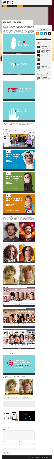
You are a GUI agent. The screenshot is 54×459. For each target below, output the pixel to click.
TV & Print (10, 6)
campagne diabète (10, 397)
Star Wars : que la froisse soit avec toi (11, 404)
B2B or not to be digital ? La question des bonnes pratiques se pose (45, 59)
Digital (5, 6)
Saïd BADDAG (43, 44)
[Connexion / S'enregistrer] (51, 6)
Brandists (25, 6)
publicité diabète (6, 399)
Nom (4, 441)
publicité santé (30, 399)
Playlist (44, 6)
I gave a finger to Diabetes (18, 397)
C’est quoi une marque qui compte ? (45, 69)
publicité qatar (24, 399)
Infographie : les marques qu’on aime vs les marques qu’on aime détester (26, 405)
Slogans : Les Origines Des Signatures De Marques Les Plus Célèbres (45, 42)
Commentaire (5, 429)
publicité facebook (18, 399)
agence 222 (5, 397)
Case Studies (20, 6)
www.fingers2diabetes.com (26, 352)
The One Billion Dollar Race (44, 66)
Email (20, 441)
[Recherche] (49, 6)
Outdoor (14, 6)
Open (35, 6)
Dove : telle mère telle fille (44, 77)
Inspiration (39, 6)
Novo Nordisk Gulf (25, 397)
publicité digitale (12, 399)
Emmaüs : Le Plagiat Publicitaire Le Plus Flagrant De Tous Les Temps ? (45, 51)
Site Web (4, 446)
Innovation (31, 6)
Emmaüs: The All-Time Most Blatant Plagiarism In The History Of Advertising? (45, 47)
